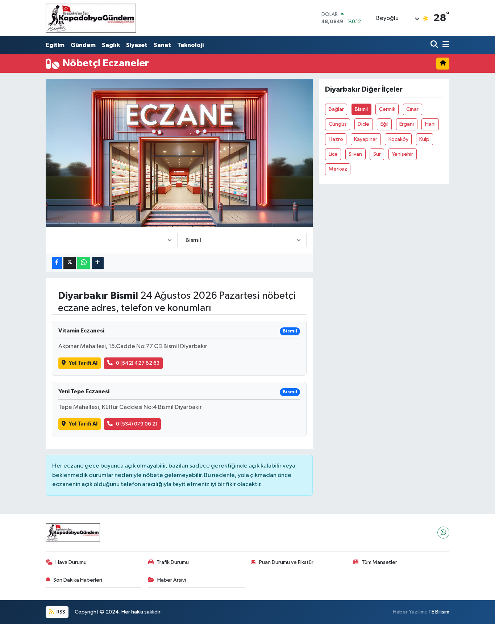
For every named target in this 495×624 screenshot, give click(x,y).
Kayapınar (365, 139)
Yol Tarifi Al (83, 363)
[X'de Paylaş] (69, 263)
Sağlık (111, 45)
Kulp (424, 139)
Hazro (336, 139)
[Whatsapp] (443, 533)
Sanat (162, 45)
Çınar (412, 109)
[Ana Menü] (445, 45)
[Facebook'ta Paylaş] (57, 263)
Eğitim (55, 45)
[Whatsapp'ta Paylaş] (83, 263)
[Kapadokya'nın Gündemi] (91, 17)
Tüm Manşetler (379, 562)
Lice (333, 154)
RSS (60, 612)
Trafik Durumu (173, 562)
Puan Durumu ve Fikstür (286, 562)
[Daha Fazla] (98, 263)
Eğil (384, 124)
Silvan (355, 154)
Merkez (338, 169)
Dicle (363, 124)
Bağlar (336, 109)
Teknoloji (190, 45)
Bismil (361, 109)
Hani (430, 124)
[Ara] (435, 45)
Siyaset (136, 45)
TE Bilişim (438, 612)
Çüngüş (338, 124)
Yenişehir (402, 154)
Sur (377, 154)
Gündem (83, 45)
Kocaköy (398, 139)
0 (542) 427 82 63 (137, 363)
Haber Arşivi (171, 580)
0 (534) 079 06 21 (137, 424)
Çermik (387, 109)
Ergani (406, 124)
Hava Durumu (71, 562)
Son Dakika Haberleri (77, 580)
